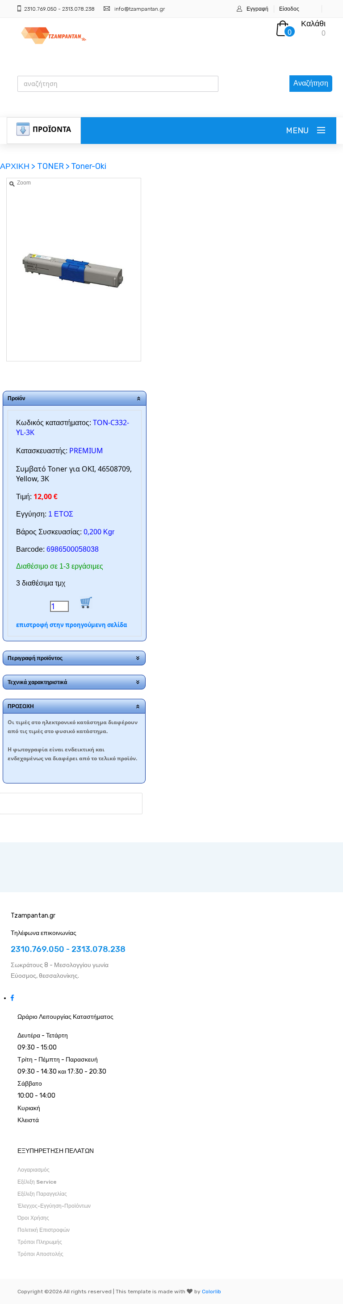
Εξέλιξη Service (37, 1182)
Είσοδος (289, 9)
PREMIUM (86, 450)
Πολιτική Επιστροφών (43, 1230)
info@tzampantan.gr (139, 9)
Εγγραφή (257, 9)
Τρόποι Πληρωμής (39, 1242)
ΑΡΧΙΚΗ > (18, 166)
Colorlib (211, 1291)
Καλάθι (313, 24)
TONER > (53, 166)
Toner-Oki (88, 166)
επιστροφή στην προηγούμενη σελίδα (71, 625)
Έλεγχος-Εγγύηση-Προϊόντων (54, 1206)
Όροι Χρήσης (33, 1218)
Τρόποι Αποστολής (40, 1254)
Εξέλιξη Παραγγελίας (42, 1194)
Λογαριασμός (33, 1170)
